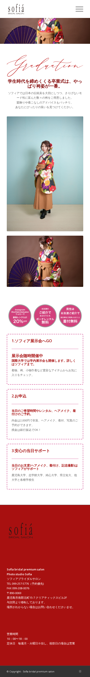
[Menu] (77, 9)
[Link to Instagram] (80, 671)
